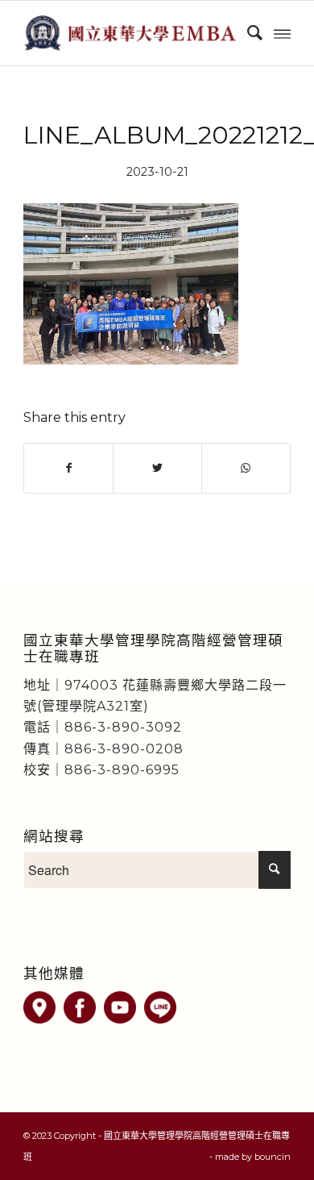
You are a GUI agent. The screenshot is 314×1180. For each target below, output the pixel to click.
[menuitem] (246, 33)
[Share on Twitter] (157, 468)
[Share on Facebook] (68, 468)
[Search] (246, 33)
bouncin (272, 1156)
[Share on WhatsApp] (246, 468)
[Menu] (282, 33)
